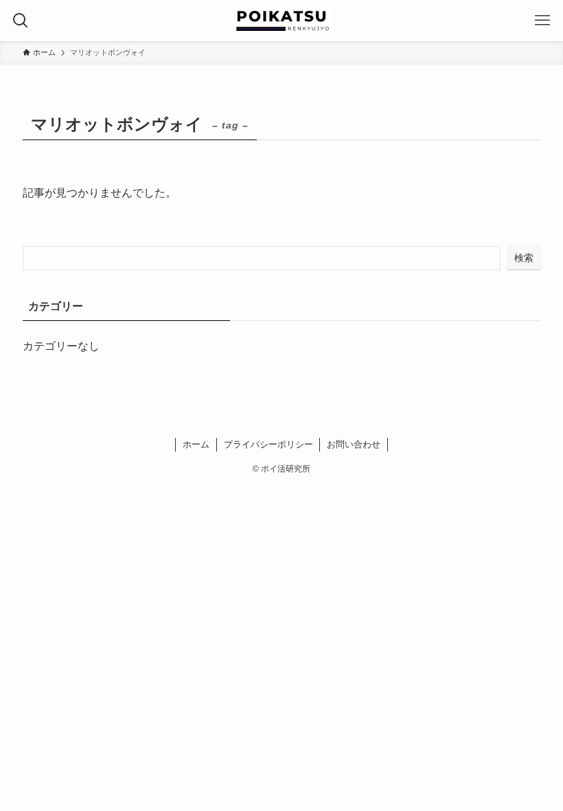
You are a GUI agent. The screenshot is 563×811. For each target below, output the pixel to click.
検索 (523, 257)
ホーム (196, 444)
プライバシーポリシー (268, 444)
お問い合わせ (353, 444)
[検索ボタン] (20, 20)
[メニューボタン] (542, 20)
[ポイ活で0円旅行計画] (282, 20)
